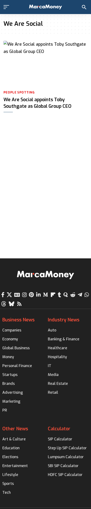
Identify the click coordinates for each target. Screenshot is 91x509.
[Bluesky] (11, 303)
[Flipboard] (53, 294)
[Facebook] (3, 294)
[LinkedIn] (38, 294)
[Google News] (17, 294)
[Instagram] (24, 294)
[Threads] (3, 303)
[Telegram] (80, 294)
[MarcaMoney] (45, 7)
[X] (9, 294)
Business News (18, 320)
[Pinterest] (31, 294)
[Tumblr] (59, 294)
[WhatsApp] (86, 294)
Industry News (63, 320)
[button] (7, 7)
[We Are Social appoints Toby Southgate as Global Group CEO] (46, 64)
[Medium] (45, 294)
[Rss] (19, 303)
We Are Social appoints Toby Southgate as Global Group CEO (37, 103)
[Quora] (65, 294)
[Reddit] (73, 294)
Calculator (59, 429)
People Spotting (19, 92)
